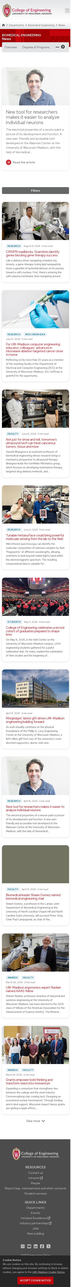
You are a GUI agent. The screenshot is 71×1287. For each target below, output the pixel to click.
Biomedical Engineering (41, 25)
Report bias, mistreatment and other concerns (35, 1188)
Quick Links (35, 1202)
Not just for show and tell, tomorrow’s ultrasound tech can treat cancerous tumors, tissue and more (31, 443)
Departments (16, 25)
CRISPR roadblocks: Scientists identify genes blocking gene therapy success (32, 253)
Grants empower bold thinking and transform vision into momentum (29, 1081)
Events (35, 1213)
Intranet (34, 1178)
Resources (35, 1167)
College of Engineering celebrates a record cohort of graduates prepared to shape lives (35, 631)
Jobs (35, 1228)
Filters (35, 190)
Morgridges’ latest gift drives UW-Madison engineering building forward (35, 720)
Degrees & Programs (37, 47)
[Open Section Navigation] (58, 47)
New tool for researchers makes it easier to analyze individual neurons (35, 808)
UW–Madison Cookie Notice (48, 1272)
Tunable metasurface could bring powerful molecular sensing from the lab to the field (35, 537)
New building (35, 1233)
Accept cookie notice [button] (35, 1280)
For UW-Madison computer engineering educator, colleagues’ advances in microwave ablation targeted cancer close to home (34, 349)
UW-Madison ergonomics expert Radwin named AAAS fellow (33, 989)
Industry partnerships (34, 1223)
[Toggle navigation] (67, 10)
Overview (11, 47)
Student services (35, 1193)
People (35, 1183)
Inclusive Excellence (34, 1218)
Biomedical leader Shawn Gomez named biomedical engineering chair (33, 897)
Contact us (35, 1173)
